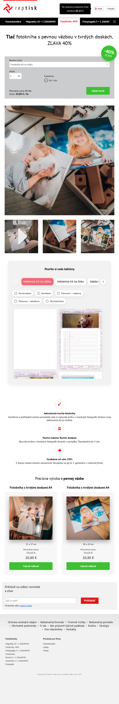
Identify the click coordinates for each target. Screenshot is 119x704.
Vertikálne (46, 293)
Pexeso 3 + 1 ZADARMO (15, 657)
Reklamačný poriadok (101, 622)
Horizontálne (25, 293)
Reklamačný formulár (52, 622)
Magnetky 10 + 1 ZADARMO (41, 21)
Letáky (45, 647)
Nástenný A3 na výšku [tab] (37, 281)
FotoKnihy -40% (69, 21)
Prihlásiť (111, 8)
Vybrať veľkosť (31, 566)
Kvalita (92, 625)
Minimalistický (57, 301)
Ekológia (104, 625)
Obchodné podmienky (24, 625)
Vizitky (45, 650)
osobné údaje (25, 605)
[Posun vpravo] (103, 282)
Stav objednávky (53, 629)
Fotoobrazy (10, 654)
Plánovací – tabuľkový (29, 301)
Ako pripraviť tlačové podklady (67, 625)
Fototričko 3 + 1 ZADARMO (16, 661)
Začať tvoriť (98, 90)
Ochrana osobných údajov (22, 622)
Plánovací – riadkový (71, 293)
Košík (100, 8)
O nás (43, 625)
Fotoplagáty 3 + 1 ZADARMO (97, 21)
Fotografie (9, 664)
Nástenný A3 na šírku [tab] (70, 281)
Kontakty (71, 629)
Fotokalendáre (13, 21)
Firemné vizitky (76, 622)
